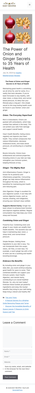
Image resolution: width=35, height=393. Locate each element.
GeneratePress (17, 390)
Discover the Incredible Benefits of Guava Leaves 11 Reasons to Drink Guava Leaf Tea (17, 309)
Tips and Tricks (11, 298)
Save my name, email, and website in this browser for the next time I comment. (18, 369)
